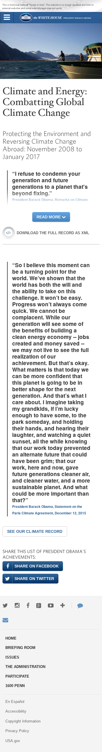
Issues (12, 657)
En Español (14, 701)
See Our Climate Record (35, 531)
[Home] (55, 21)
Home (10, 638)
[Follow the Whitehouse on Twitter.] (5, 605)
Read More (49, 217)
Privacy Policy (17, 731)
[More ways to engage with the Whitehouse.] (62, 605)
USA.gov (12, 741)
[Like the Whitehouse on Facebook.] (27, 605)
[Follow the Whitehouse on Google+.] (38, 605)
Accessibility (15, 711)
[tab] (6, 17)
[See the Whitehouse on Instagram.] (17, 605)
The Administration (25, 667)
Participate (17, 676)
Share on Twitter (34, 578)
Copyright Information (23, 721)
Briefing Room (20, 648)
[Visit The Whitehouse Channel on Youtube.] (51, 605)
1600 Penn (15, 686)
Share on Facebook (36, 566)
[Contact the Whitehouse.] (77, 605)
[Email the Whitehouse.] (5, 620)
